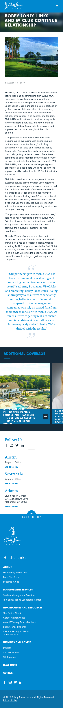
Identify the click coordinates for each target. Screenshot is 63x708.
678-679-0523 (11, 506)
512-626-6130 (11, 466)
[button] (57, 6)
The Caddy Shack (12, 613)
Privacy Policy (10, 700)
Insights (7, 648)
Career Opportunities (14, 617)
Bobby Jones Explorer (14, 627)
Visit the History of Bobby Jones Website (16, 633)
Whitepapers (10, 657)
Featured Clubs (11, 581)
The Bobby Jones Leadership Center (22, 599)
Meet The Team (11, 577)
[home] (27, 6)
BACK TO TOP (31, 517)
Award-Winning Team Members (19, 622)
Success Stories (11, 652)
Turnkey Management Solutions (19, 595)
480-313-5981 (11, 483)
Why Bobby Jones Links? (15, 572)
